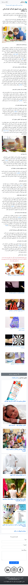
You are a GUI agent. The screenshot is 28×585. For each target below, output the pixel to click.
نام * (25, 539)
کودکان (20, 85)
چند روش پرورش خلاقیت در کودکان (16, 275)
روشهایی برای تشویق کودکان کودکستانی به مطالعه (15, 10)
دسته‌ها (4, 2)
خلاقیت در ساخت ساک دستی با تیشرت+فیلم (17, 329)
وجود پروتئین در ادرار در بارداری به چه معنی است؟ (14, 525)
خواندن (20, 101)
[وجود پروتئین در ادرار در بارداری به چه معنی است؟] (14, 514)
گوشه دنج (15, 54)
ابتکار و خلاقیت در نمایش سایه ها (16, 293)
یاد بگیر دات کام (13, 581)
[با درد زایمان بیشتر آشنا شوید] (14, 464)
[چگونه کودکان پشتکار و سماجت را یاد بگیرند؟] (14, 438)
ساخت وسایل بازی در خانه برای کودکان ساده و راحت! (14, 347)
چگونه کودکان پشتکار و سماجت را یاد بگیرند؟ (16, 450)
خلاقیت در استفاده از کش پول (17, 364)
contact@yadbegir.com (14, 579)
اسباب (6, 160)
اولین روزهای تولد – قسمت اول (17, 425)
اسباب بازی (6, 131)
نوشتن (19, 217)
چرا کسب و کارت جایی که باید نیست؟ (14, 5)
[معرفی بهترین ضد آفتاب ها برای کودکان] (14, 390)
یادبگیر (22, 2)
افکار (22, 59)
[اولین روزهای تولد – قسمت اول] (14, 414)
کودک (6, 225)
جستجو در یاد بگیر (13, 374)
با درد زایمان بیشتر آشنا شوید (18, 475)
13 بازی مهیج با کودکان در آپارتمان (16, 311)
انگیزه (12, 206)
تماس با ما (21, 578)
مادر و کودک (15, 378)
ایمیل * (24, 545)
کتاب (21, 185)
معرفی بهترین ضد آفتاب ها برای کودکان (15, 401)
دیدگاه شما (24, 550)
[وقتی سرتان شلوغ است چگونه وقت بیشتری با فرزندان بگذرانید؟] (14, 488)
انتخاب (15, 111)
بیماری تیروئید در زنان (20, 531)
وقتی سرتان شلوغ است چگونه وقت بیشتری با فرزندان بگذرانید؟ (14, 500)
